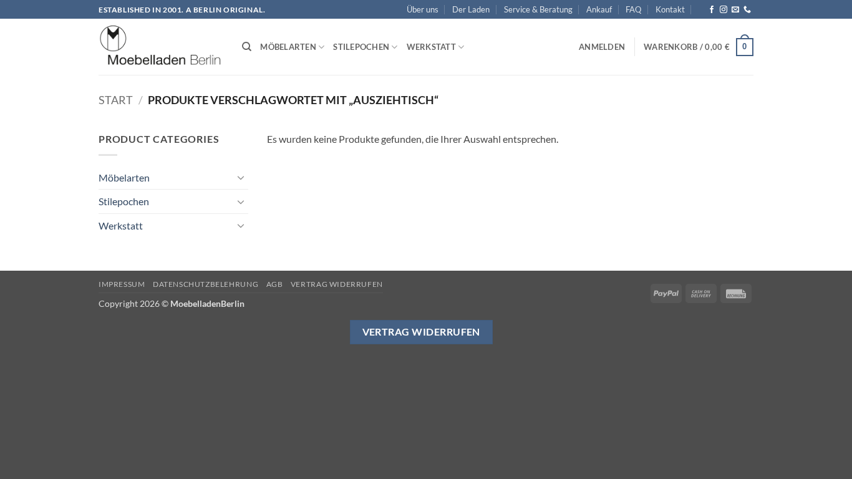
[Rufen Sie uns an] (747, 10)
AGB (274, 284)
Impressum (122, 284)
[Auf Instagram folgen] (723, 10)
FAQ (633, 9)
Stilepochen (361, 47)
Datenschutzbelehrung (205, 284)
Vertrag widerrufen (337, 284)
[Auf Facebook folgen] (711, 10)
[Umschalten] (240, 177)
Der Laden (471, 9)
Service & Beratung (538, 9)
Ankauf (599, 9)
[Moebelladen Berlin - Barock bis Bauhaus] (161, 47)
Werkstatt (431, 47)
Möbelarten (288, 47)
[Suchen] (246, 47)
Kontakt (670, 9)
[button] (602, 46)
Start (116, 100)
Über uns (422, 9)
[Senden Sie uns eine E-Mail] (735, 10)
